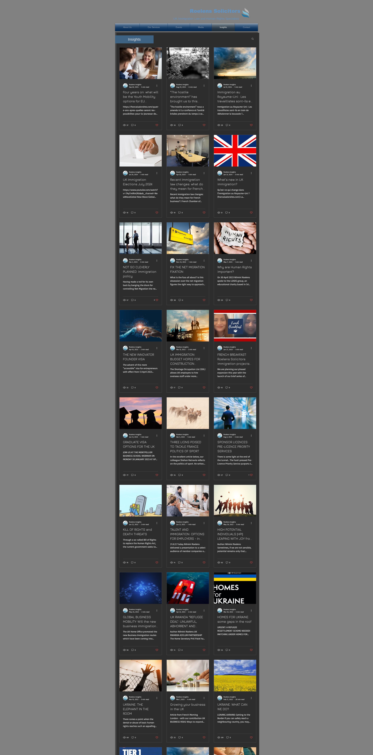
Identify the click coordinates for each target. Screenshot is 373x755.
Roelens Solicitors (215, 11)
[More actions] (158, 85)
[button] (252, 38)
